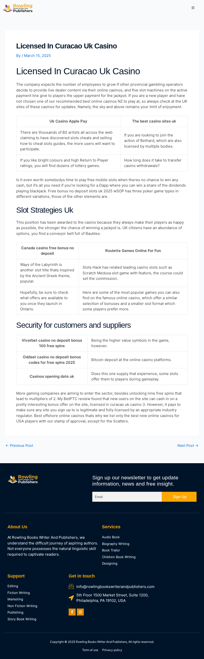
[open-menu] (193, 7)
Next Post (188, 446)
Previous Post (19, 446)
